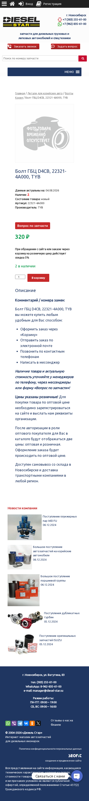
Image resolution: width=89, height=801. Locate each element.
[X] (38, 723)
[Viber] (14, 723)
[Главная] (12, 4)
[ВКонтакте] (26, 723)
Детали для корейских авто (45, 93)
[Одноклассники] (32, 723)
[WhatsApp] (8, 723)
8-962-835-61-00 (50, 686)
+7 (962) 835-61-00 (74, 23)
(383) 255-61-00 (46, 682)
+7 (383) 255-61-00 (74, 19)
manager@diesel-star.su (48, 690)
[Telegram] (20, 723)
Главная (20, 93)
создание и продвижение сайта (63, 760)
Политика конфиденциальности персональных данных (50, 748)
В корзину (38, 277)
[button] (69, 72)
